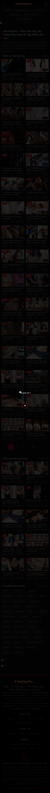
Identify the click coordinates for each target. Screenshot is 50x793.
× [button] (25, 405)
